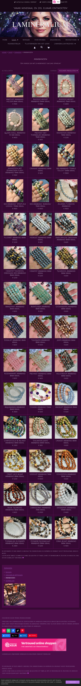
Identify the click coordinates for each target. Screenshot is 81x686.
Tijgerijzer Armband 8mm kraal (40, 341)
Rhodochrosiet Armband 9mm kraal (66, 100)
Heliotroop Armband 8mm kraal (66, 375)
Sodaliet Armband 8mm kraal (15, 341)
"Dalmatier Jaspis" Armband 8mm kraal (40, 442)
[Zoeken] (41, 47)
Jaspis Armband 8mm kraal (66, 341)
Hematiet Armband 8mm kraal (40, 272)
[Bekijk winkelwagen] (48, 48)
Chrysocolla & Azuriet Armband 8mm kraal (15, 442)
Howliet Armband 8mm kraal (40, 239)
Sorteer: (53, 71)
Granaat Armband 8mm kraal (40, 170)
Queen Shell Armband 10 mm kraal (14, 134)
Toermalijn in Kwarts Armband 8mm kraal (15, 542)
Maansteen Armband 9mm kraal (66, 134)
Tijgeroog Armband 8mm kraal (66, 272)
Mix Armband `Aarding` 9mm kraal (40, 205)
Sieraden (17, 52)
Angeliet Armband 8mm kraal (66, 408)
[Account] (34, 48)
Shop (10, 52)
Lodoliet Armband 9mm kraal (40, 475)
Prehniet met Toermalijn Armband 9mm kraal (40, 135)
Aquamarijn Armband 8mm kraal (15, 408)
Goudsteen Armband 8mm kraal (66, 475)
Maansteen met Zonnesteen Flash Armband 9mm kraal (14, 170)
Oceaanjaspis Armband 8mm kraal (66, 308)
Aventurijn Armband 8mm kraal (40, 308)
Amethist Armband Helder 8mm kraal (14, 100)
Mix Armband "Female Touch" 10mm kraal (66, 170)
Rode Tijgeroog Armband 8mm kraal (14, 509)
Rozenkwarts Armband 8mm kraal (14, 375)
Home (4, 52)
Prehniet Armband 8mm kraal (40, 375)
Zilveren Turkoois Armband (66, 205)
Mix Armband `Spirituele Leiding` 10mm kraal (15, 205)
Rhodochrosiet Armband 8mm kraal (40, 100)
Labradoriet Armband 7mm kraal (40, 509)
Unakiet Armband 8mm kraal (66, 442)
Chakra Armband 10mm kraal (40, 408)
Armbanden (28, 52)
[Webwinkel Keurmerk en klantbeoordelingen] (34, 645)
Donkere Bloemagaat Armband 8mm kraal (40, 542)
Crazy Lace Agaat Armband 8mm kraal (14, 475)
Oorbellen (10, 581)
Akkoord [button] (73, 682)
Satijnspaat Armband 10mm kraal (66, 509)
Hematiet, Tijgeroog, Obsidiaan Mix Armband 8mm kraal (15, 273)
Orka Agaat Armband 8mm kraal (66, 542)
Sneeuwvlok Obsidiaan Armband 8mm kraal (66, 239)
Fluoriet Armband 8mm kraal (15, 239)
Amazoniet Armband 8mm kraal (14, 308)
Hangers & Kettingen (14, 575)
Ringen (9, 572)
